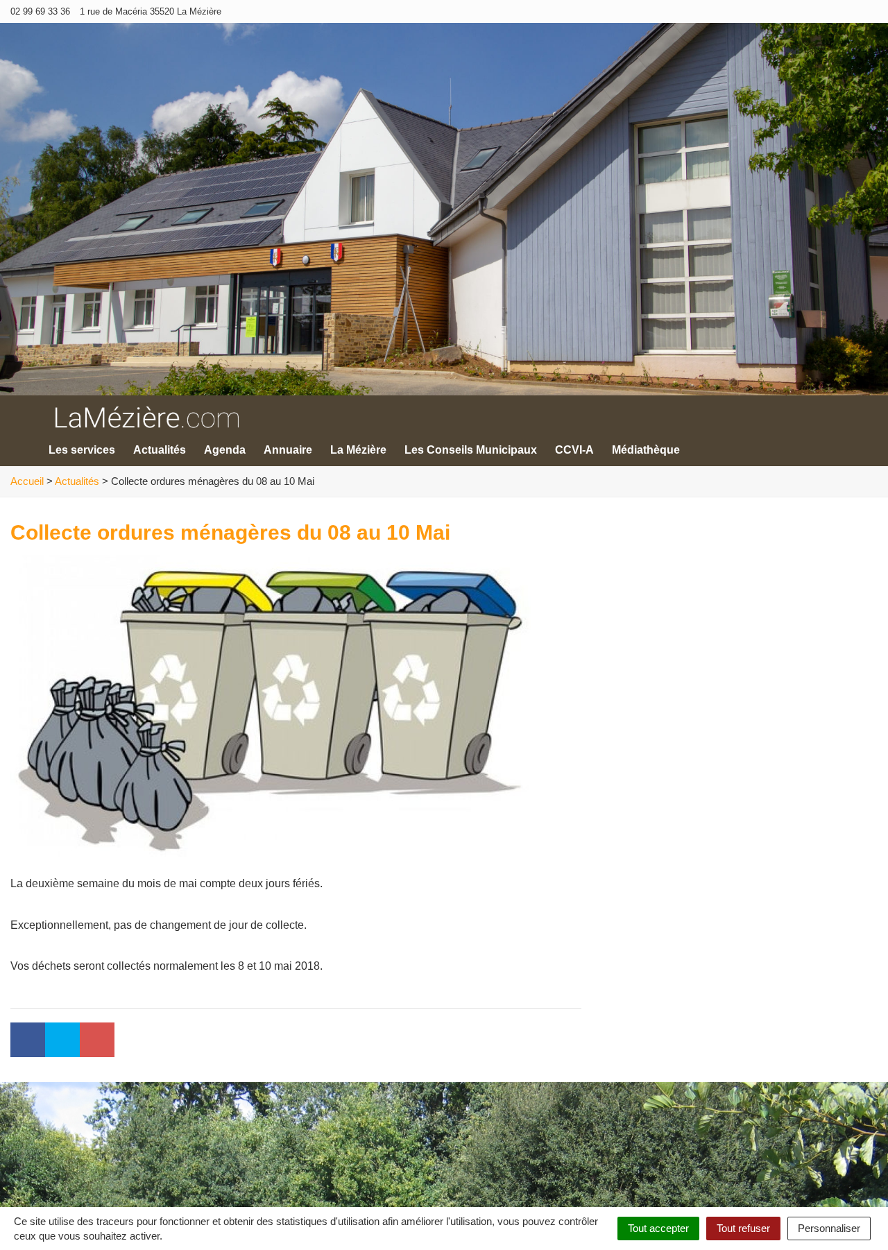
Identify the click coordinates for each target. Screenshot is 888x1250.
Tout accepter (658, 1228)
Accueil (27, 481)
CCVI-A (574, 450)
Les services (82, 450)
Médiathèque (646, 450)
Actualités (159, 450)
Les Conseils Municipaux (470, 450)
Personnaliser (829, 1228)
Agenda (225, 450)
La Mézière (358, 450)
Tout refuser (743, 1228)
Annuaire (288, 450)
